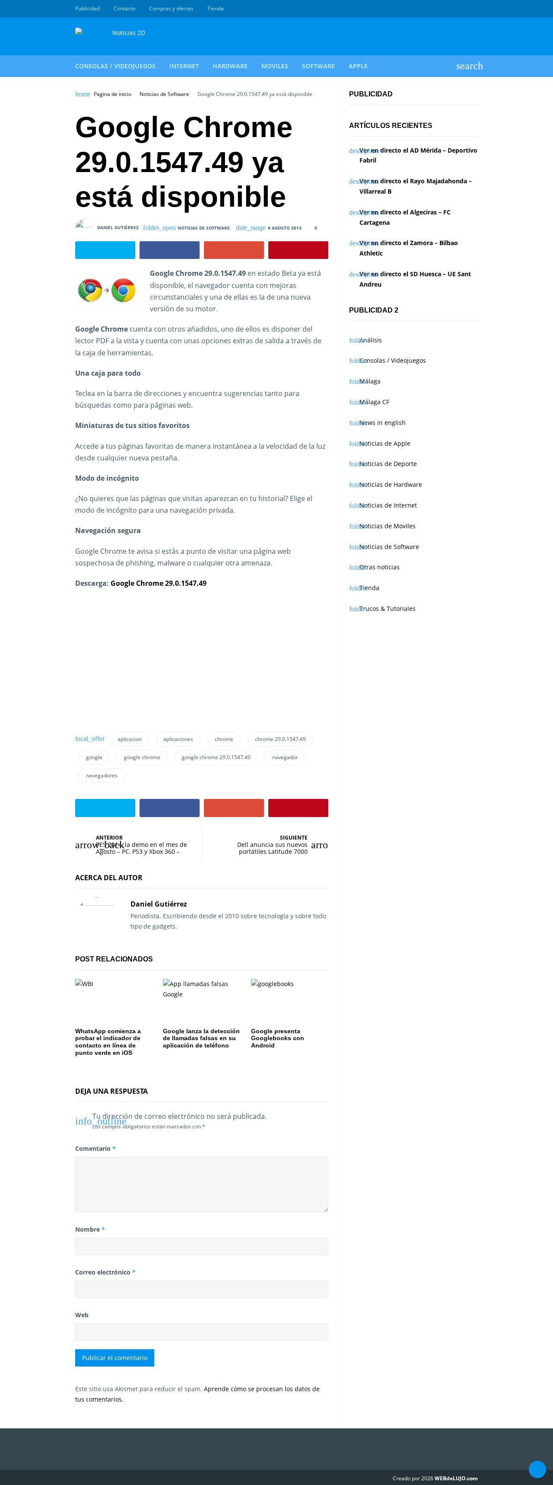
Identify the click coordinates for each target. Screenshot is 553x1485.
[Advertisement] (140, 664)
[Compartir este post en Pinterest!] (298, 250)
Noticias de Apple (384, 443)
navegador (285, 757)
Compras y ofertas (171, 8)
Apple (358, 66)
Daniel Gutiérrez (118, 227)
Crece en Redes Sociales (473, 8)
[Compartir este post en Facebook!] (170, 250)
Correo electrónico (105, 1272)
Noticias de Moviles (387, 526)
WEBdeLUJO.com (456, 1478)
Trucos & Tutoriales (387, 608)
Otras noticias (379, 567)
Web (82, 1315)
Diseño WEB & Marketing (463, 8)
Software (318, 66)
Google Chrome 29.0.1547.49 (159, 583)
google (94, 757)
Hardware (230, 66)
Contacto (124, 8)
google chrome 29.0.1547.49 (216, 757)
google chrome (142, 757)
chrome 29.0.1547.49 (280, 739)
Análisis (370, 340)
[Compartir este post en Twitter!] (105, 250)
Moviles (274, 66)
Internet (184, 66)
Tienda (215, 8)
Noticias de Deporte (388, 464)
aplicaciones (178, 739)
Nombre (90, 1229)
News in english (382, 422)
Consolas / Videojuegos (115, 66)
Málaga (370, 381)
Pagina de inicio (112, 94)
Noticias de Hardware (390, 484)
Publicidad (87, 8)
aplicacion (130, 739)
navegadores (102, 775)
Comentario (95, 1148)
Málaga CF (374, 402)
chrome (224, 739)
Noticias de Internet (388, 505)
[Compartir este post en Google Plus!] (234, 250)
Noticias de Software (164, 94)
